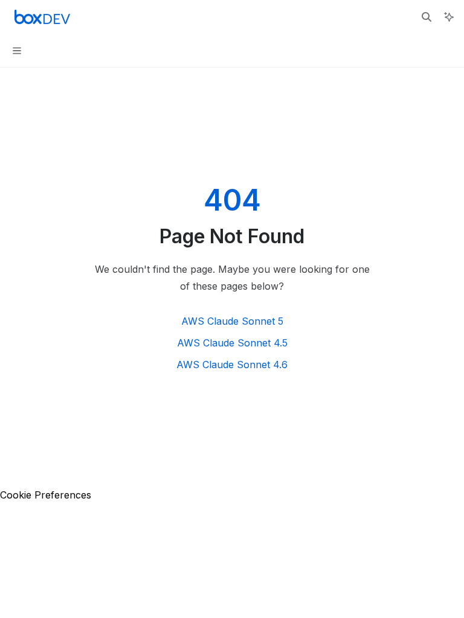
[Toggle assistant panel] (448, 16)
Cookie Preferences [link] (45, 495)
